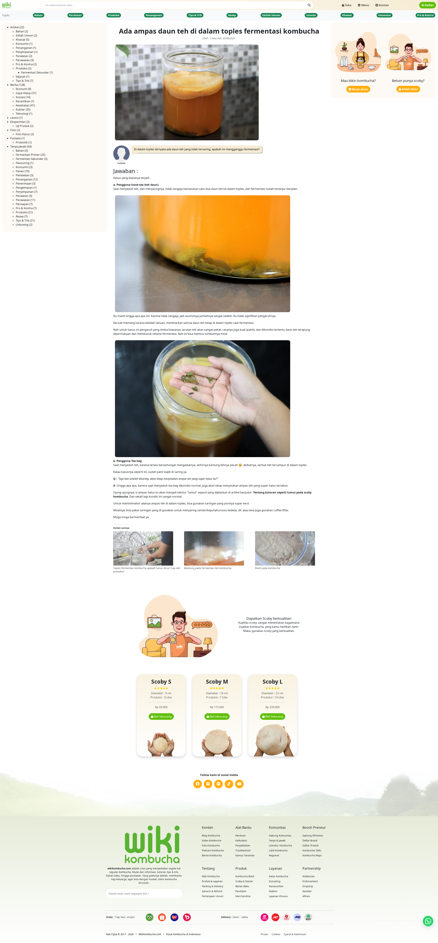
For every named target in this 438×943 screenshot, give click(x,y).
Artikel (14, 27)
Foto (13, 130)
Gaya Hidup (23, 93)
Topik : (6, 15)
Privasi (264, 934)
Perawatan (23, 60)
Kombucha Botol (244, 876)
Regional (274, 855)
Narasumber (276, 886)
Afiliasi (306, 896)
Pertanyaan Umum (212, 896)
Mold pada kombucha (267, 568)
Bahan (38, 15)
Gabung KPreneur (312, 835)
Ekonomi (21, 89)
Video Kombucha (211, 840)
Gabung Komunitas (280, 835)
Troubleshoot (242, 850)
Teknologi (22, 113)
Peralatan (75, 15)
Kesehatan (22, 105)
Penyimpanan (25, 52)
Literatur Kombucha (280, 845)
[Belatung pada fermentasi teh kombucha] (218, 548)
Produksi (113, 15)
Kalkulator (241, 840)
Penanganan (154, 15)
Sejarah (20, 76)
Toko (347, 5)
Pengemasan (24, 187)
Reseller (307, 891)
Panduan (240, 835)
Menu (365, 5)
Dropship (307, 886)
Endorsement (310, 881)
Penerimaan (23, 183)
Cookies (276, 934)
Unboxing (22, 224)
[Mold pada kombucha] (289, 548)
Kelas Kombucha (278, 876)
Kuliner (20, 109)
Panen (20, 171)
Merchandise (242, 896)
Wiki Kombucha (211, 876)
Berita (14, 85)
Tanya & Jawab (277, 840)
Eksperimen (18, 122)
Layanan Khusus (278, 896)
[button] (428, 921)
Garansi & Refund (212, 891)
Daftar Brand (309, 840)
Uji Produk (22, 126)
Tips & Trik (195, 15)
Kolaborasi (308, 876)
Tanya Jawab (18, 146)
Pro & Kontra (425, 15)
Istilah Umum (271, 15)
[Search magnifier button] (309, 5)
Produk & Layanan (212, 881)
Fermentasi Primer (28, 155)
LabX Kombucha (278, 850)
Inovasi (311, 15)
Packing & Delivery (212, 886)
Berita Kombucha (212, 855)
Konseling (274, 881)
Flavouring (22, 163)
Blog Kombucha (211, 835)
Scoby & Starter (244, 881)
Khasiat (347, 15)
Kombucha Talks (311, 850)
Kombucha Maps (312, 855)
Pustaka (15, 138)
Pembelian (22, 175)
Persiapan (22, 204)
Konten (383, 5)
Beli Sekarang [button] (162, 716)
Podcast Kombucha (213, 850)
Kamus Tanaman (245, 855)
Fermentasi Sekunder (35, 72)
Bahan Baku (242, 886)
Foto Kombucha (211, 845)
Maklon (273, 891)
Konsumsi (384, 15)
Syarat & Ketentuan (295, 934)
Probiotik (22, 142)
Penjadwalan (242, 845)
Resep (232, 15)
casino (14, 118)
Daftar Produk (310, 845)
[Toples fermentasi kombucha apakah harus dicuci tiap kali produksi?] (147, 548)
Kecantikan (23, 101)
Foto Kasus (23, 134)
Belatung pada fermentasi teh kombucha (207, 568)
